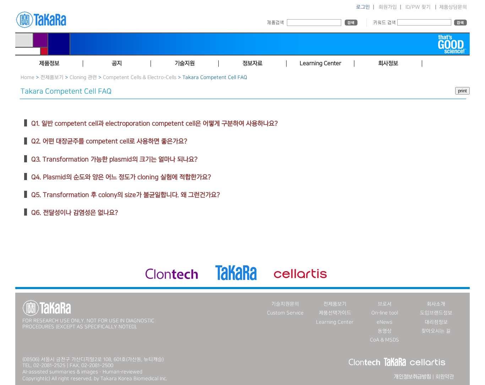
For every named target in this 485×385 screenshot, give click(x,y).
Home (27, 77)
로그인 (363, 7)
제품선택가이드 (335, 313)
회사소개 (436, 304)
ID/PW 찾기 (418, 7)
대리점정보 (436, 322)
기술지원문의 (285, 304)
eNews (384, 322)
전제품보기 (52, 77)
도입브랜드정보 (436, 313)
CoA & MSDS (384, 340)
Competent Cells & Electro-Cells (139, 77)
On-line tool (384, 313)
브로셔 (385, 304)
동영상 (385, 331)
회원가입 (387, 7)
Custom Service (285, 313)
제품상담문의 (453, 7)
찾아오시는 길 (436, 331)
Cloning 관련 (83, 77)
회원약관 (444, 377)
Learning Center (335, 322)
